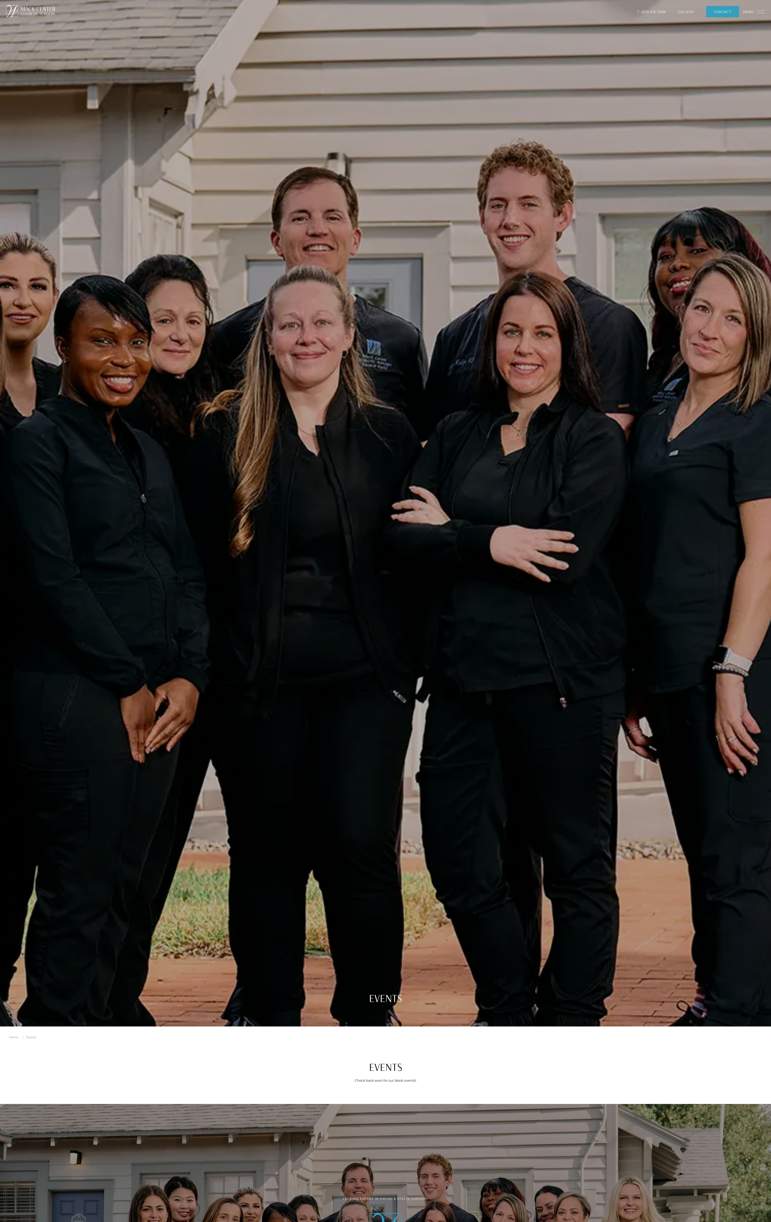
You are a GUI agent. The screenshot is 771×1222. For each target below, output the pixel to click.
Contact (722, 12)
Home (13, 1037)
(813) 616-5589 (653, 12)
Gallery (686, 12)
